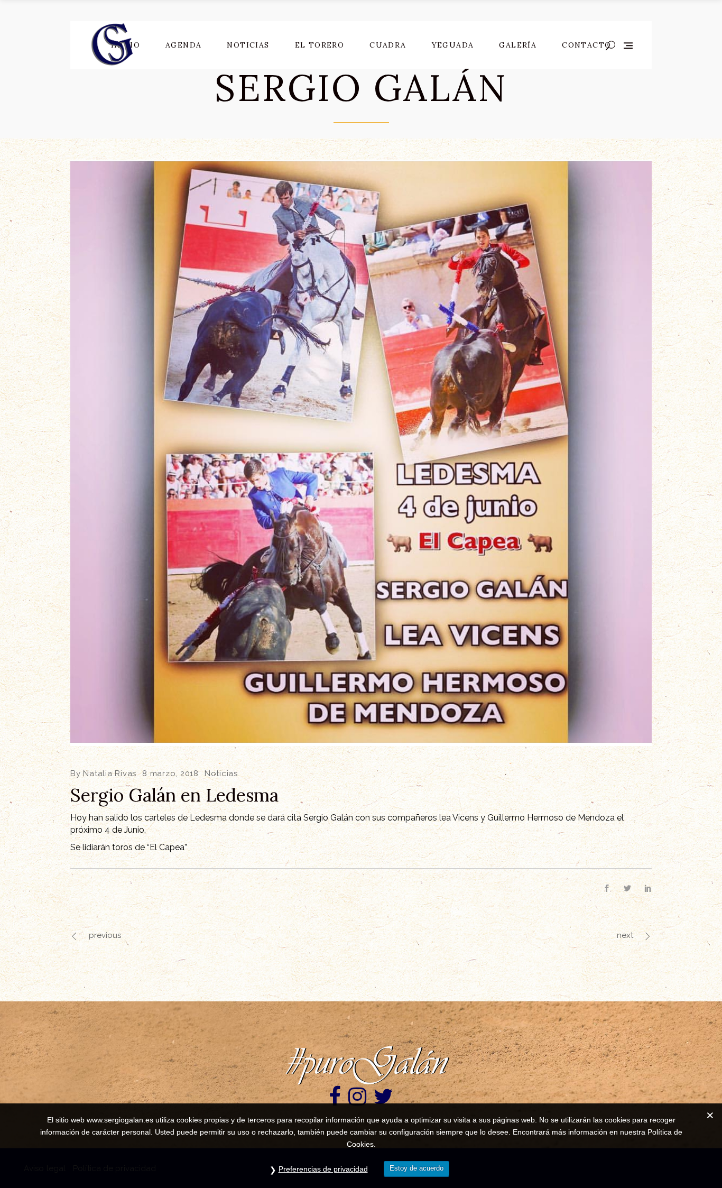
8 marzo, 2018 (170, 773)
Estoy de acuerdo (416, 1168)
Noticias (221, 773)
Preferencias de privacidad (323, 1169)
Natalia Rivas (109, 773)
